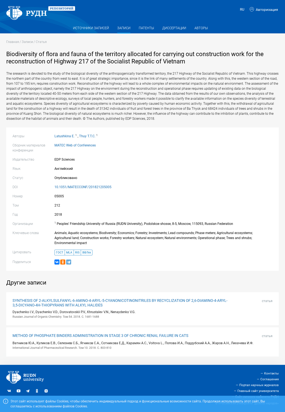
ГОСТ (59, 252)
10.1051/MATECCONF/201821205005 (82, 187)
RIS (77, 252)
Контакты (271, 373)
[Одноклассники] (62, 262)
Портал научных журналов (259, 385)
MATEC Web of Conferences (75, 145)
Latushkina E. (64, 136)
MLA (69, 252)
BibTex (86, 252)
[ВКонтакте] (56, 262)
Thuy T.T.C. (87, 136)
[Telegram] (68, 262)
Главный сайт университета (258, 391)
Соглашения (269, 379)
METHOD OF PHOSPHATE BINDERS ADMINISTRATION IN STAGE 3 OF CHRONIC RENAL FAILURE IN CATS (100, 336)
